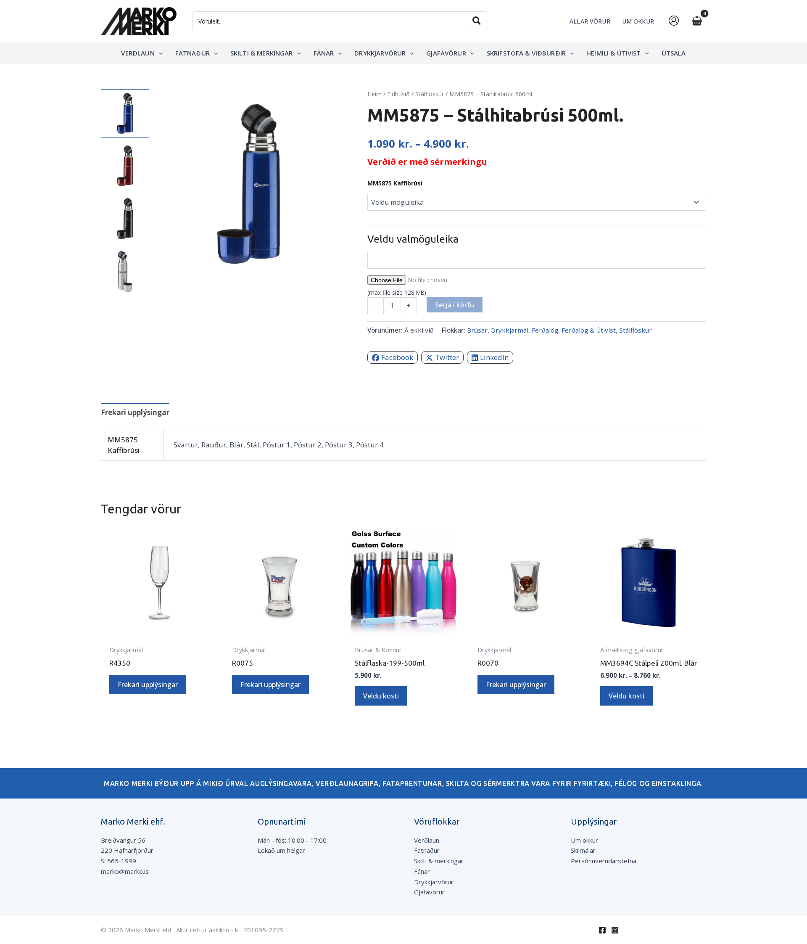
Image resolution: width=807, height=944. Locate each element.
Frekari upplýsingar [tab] (135, 412)
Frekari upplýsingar (148, 684)
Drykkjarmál (509, 330)
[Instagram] (615, 930)
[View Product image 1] (125, 113)
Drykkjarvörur (434, 882)
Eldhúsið (398, 94)
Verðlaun (426, 840)
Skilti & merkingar (439, 861)
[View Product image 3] (125, 218)
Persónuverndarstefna (603, 861)
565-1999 (121, 861)
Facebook (397, 357)
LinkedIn (494, 357)
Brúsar (477, 330)
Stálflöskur (429, 94)
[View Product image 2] (125, 166)
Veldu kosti (381, 696)
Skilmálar (583, 850)
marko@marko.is (125, 871)
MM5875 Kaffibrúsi (394, 183)
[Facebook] (602, 930)
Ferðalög (545, 330)
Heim (374, 94)
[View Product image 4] (125, 271)
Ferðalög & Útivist (589, 330)
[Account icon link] (673, 20)
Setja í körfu (454, 304)
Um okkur (584, 840)
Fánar (422, 871)
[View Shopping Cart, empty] (697, 21)
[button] (159, 52)
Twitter (447, 357)
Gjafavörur (429, 892)
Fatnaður (427, 850)
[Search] (477, 21)
